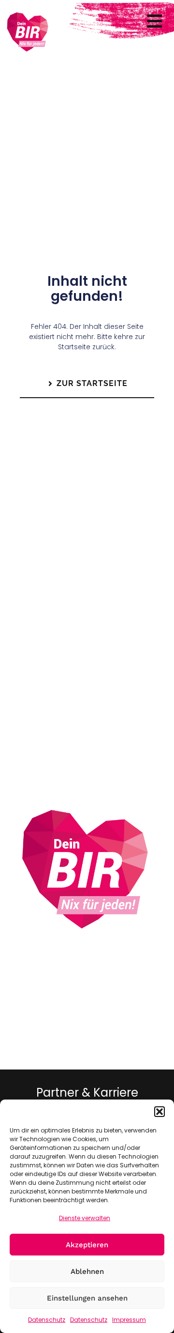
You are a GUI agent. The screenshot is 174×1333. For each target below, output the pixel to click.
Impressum (129, 1320)
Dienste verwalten (84, 1218)
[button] (159, 1111)
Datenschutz (46, 1320)
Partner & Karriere (87, 1092)
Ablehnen (87, 1271)
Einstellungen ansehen (87, 1298)
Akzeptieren (87, 1244)
